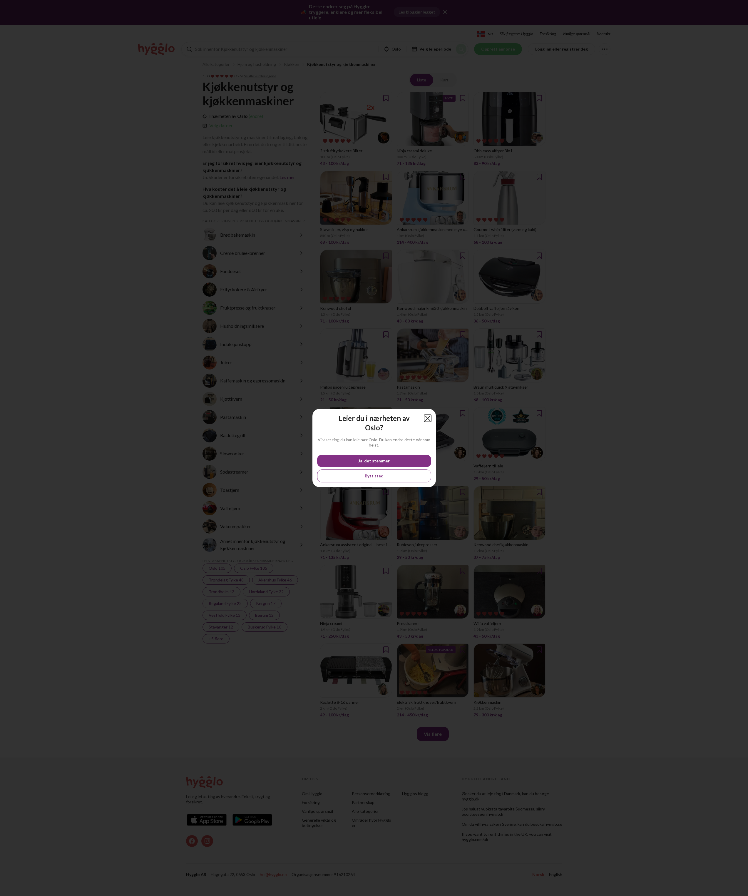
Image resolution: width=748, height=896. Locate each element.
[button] (427, 418)
